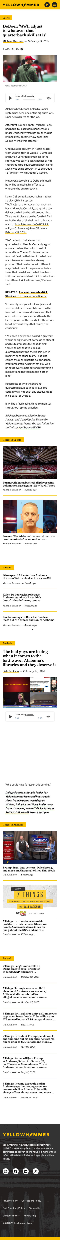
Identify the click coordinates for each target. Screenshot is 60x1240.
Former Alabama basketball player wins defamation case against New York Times (29, 484)
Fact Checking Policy (14, 1208)
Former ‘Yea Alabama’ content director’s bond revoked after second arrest (29, 537)
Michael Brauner (13, 41)
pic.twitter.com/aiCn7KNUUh (31, 224)
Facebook (22, 49)
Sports (6, 17)
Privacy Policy (10, 1200)
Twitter (12, 49)
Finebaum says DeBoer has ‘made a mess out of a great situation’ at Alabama (28, 618)
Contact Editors (11, 1215)
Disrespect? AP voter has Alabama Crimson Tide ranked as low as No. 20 (27, 576)
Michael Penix (44, 124)
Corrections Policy (31, 1200)
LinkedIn (17, 49)
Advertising (30, 1215)
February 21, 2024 (15, 232)
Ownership (34, 1208)
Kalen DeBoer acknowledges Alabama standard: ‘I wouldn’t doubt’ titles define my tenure (22, 597)
